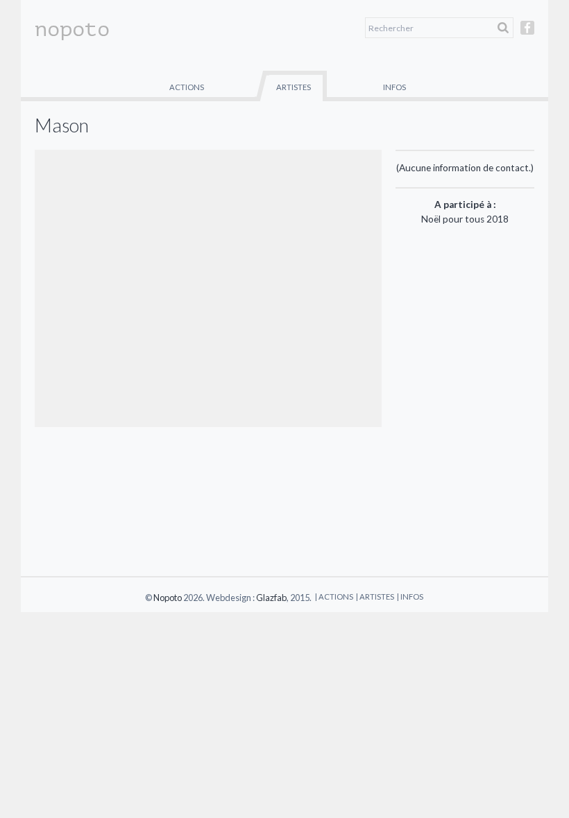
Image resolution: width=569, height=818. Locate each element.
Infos (394, 87)
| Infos (410, 596)
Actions (186, 87)
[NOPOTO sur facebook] (527, 33)
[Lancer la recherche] (503, 28)
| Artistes (375, 596)
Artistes (293, 87)
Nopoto (167, 597)
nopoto (72, 29)
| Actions (334, 596)
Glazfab (271, 597)
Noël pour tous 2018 (465, 219)
